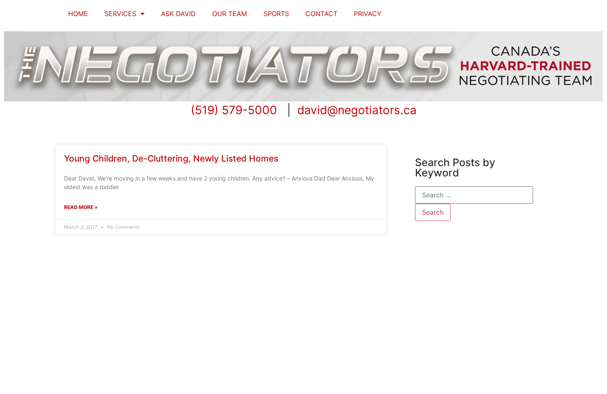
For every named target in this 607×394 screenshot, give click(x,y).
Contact (321, 13)
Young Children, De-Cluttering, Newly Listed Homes (171, 158)
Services (120, 13)
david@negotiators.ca (357, 110)
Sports (276, 13)
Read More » (81, 207)
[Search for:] (474, 195)
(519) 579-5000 (234, 110)
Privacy (368, 13)
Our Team (229, 13)
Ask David (178, 13)
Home (78, 13)
